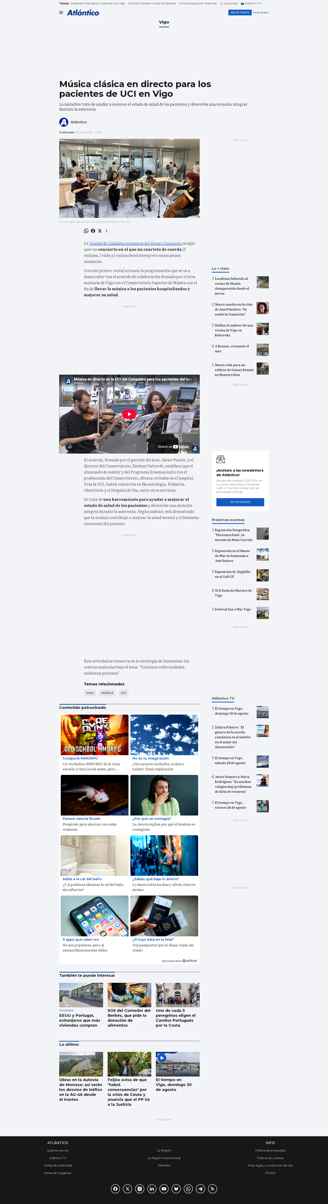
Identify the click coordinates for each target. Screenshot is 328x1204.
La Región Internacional (164, 1158)
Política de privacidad (270, 1150)
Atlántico (79, 122)
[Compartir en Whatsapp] (86, 231)
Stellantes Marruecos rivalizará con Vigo (97, 3)
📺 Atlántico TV (251, 3)
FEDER (270, 1173)
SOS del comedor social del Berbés (152, 3)
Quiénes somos (58, 1150)
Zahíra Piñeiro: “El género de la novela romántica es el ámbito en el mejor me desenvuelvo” (233, 737)
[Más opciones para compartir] (106, 231)
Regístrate (240, 12)
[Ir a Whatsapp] (188, 1188)
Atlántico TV (57, 1158)
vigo (90, 693)
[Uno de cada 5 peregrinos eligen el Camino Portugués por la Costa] (178, 995)
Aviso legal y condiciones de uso (270, 1165)
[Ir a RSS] (212, 1188)
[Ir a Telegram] (200, 1188)
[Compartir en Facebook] (93, 231)
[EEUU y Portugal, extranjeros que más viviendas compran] (81, 995)
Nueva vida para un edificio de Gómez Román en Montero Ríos (234, 370)
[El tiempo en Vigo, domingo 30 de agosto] (178, 1064)
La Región (164, 1150)
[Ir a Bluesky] (176, 1188)
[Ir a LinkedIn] (151, 1188)
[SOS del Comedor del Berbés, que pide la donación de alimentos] (129, 995)
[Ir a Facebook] (115, 1188)
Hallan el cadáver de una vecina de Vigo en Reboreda (234, 330)
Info (270, 1143)
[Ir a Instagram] (139, 1188)
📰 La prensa (229, 3)
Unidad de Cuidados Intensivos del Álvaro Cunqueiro (135, 243)
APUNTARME (240, 502)
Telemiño (164, 1165)
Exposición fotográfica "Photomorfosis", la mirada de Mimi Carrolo (234, 535)
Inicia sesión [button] (261, 12)
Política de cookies (270, 1158)
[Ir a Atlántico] (83, 12)
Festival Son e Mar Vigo (233, 609)
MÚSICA (107, 693)
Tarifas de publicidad (57, 1165)
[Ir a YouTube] (164, 1188)
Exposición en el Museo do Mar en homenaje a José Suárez (232, 555)
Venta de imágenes (57, 1173)
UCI (123, 693)
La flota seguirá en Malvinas (198, 3)
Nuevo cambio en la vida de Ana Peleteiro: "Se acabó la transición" (233, 309)
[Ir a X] (127, 1188)
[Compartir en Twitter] (100, 231)
